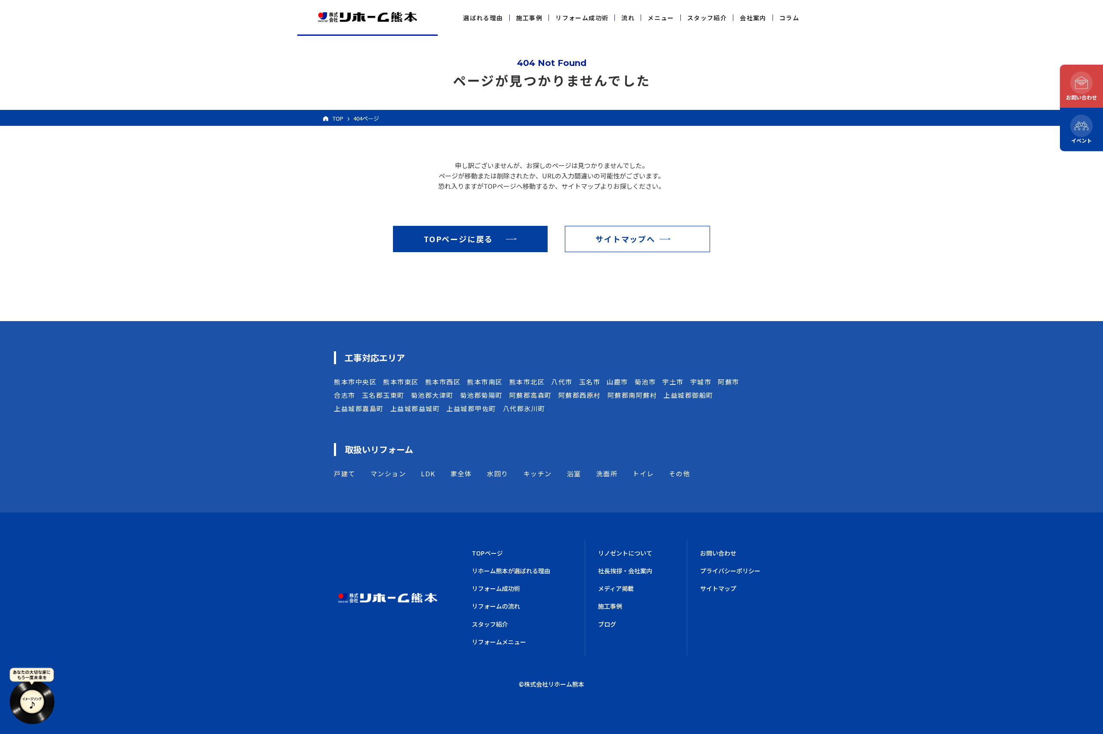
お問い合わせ (718, 553)
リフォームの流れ (496, 606)
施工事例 (529, 17)
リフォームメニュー (499, 641)
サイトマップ (718, 588)
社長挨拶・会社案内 (625, 570)
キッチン (537, 473)
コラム (789, 17)
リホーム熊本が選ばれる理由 (511, 570)
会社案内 (753, 17)
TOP (338, 118)
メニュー (661, 17)
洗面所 (607, 473)
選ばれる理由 (483, 17)
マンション (388, 473)
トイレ (643, 473)
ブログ (607, 624)
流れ (628, 17)
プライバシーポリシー (730, 570)
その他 (680, 473)
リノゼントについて (625, 553)
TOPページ (487, 553)
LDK (428, 473)
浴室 (574, 473)
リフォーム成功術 (581, 17)
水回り (497, 473)
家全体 (461, 473)
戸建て (344, 473)
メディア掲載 (616, 588)
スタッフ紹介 (707, 17)
